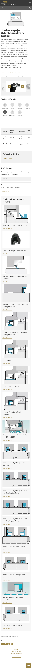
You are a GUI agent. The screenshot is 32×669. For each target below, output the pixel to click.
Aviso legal (16, 649)
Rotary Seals (5, 74)
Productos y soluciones (13, 72)
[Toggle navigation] (29, 3)
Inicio (2, 72)
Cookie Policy (16, 655)
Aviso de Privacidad (16, 651)
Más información (7, 228)
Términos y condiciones (16, 653)
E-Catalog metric (7, 158)
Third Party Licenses (16, 656)
